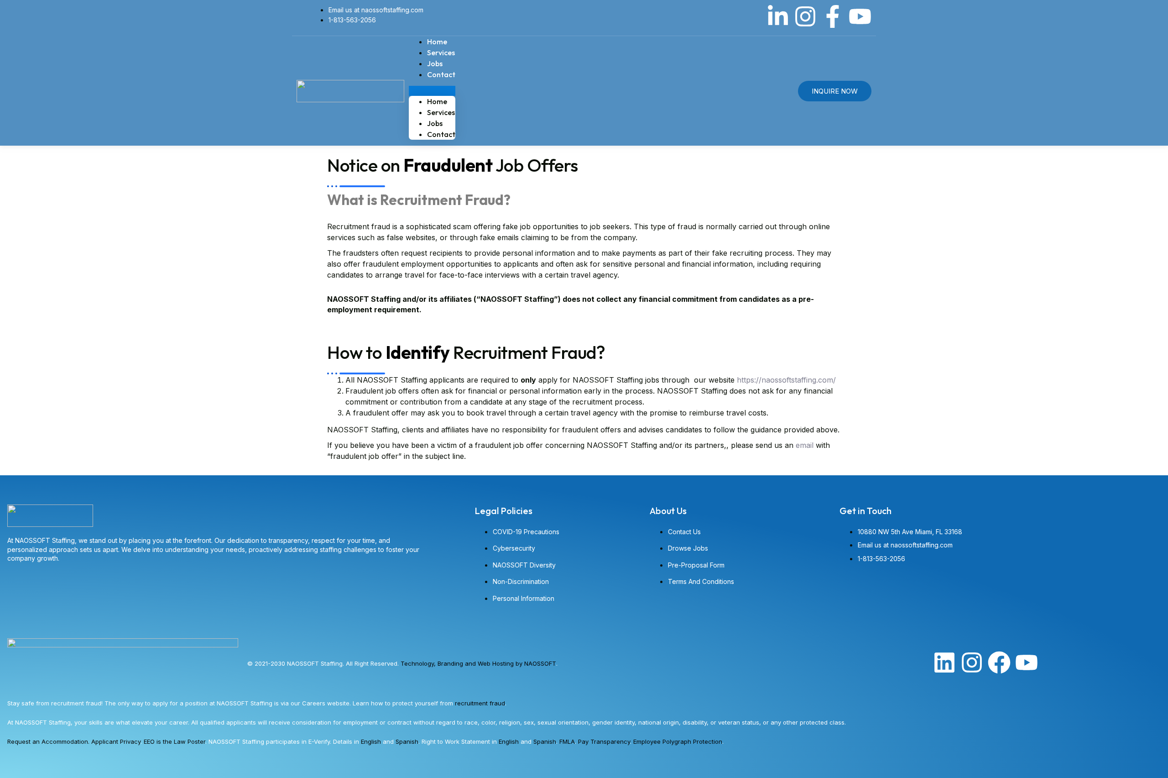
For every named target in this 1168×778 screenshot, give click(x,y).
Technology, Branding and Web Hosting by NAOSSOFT (478, 663)
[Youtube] (860, 16)
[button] (432, 91)
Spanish (407, 741)
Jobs (435, 123)
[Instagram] (805, 16)
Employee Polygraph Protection (677, 741)
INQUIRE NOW (835, 91)
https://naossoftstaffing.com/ (787, 379)
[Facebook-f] (832, 16)
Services (441, 112)
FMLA (567, 741)
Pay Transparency (604, 741)
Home (437, 101)
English (371, 741)
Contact (441, 74)
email (804, 445)
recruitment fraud (480, 703)
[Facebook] (999, 662)
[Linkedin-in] (777, 16)
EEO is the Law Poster (174, 741)
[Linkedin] (944, 662)
